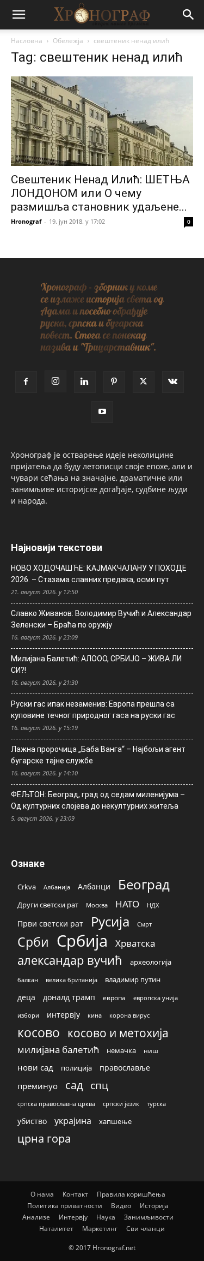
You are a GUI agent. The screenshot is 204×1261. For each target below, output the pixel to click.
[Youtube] (102, 412)
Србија (82, 941)
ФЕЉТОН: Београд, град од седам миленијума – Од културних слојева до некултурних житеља (98, 800)
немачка (121, 1050)
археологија (150, 962)
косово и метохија (118, 1032)
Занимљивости (149, 1217)
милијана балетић (58, 1049)
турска (156, 1103)
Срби (33, 942)
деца (26, 997)
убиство (32, 1121)
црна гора (44, 1138)
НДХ (153, 905)
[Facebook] (26, 382)
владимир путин (132, 979)
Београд (144, 884)
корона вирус (129, 1015)
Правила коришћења (131, 1194)
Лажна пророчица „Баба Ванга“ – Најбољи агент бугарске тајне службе (98, 755)
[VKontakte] (173, 382)
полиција (76, 1068)
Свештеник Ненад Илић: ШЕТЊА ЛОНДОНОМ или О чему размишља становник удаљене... (100, 193)
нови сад (35, 1067)
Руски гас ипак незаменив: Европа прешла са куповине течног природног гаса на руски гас (93, 710)
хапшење (115, 1121)
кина (95, 1015)
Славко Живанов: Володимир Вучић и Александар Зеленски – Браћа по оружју (101, 619)
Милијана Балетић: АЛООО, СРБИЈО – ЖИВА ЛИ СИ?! (96, 664)
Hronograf (26, 221)
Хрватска (135, 943)
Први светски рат (50, 923)
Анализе (36, 1217)
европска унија (155, 998)
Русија (110, 922)
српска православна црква (56, 1104)
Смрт (144, 924)
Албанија (57, 887)
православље (125, 1067)
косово (38, 1032)
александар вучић (69, 960)
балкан (27, 980)
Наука (105, 1217)
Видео (121, 1205)
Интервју (73, 1217)
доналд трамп (69, 997)
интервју (63, 1014)
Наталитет (56, 1228)
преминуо (37, 1085)
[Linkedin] (85, 382)
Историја (154, 1205)
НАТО (127, 904)
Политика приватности (64, 1205)
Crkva (26, 887)
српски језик (121, 1103)
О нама (42, 1194)
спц (99, 1085)
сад (74, 1085)
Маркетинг (100, 1228)
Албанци (94, 886)
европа (114, 997)
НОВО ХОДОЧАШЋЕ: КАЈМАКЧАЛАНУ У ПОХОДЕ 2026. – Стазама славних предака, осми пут (99, 574)
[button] (18, 14)
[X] (143, 382)
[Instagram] (55, 381)
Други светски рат (47, 905)
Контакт (75, 1194)
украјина (72, 1121)
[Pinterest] (114, 382)
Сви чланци (145, 1228)
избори (28, 1015)
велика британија (71, 980)
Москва (97, 905)
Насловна (26, 40)
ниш (151, 1050)
